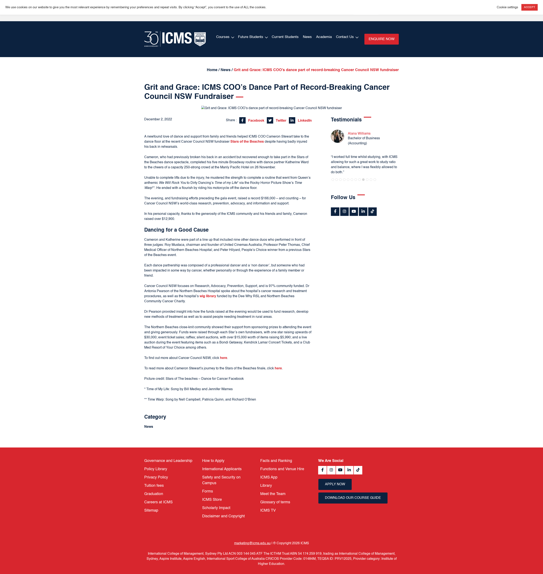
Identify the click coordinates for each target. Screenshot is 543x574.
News (307, 37)
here (223, 358)
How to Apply (213, 461)
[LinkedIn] (363, 211)
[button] (333, 179)
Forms (207, 491)
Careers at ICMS (158, 502)
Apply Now (335, 484)
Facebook (255, 120)
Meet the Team (272, 494)
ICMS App (268, 477)
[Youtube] (354, 211)
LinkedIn (304, 120)
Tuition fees (154, 486)
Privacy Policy (156, 477)
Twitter (280, 120)
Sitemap (151, 510)
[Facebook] (335, 211)
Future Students (250, 37)
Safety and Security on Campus (221, 480)
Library (266, 486)
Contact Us (345, 37)
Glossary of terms (275, 502)
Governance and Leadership (168, 461)
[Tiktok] (372, 211)
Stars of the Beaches (247, 142)
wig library (208, 296)
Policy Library (155, 469)
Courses (223, 37)
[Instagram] (344, 211)
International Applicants (222, 469)
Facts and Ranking (276, 461)
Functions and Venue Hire (282, 469)
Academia (324, 37)
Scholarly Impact (216, 508)
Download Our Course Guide (353, 498)
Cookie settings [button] (507, 7)
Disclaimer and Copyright (223, 516)
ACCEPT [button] (529, 7)
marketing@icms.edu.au (252, 543)
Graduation (153, 494)
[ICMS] (175, 39)
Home (212, 70)
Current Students (285, 37)
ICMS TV (268, 510)
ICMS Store (212, 500)
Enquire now (382, 39)
